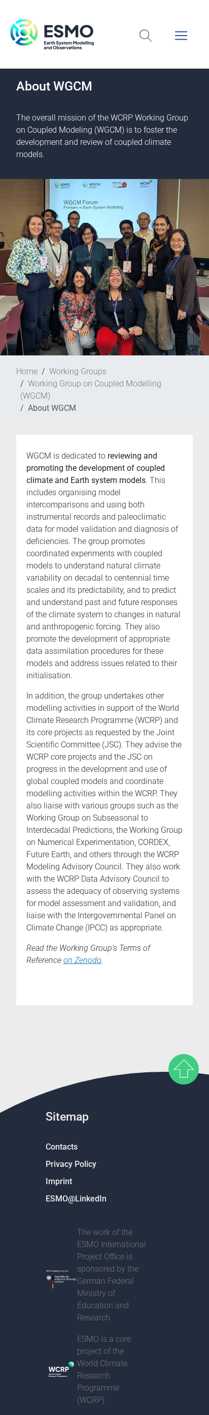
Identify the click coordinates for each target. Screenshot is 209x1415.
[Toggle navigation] (181, 42)
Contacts (62, 1147)
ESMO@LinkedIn (76, 1198)
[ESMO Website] (104, 34)
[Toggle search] (145, 42)
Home (27, 371)
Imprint (59, 1181)
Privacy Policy (71, 1164)
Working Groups (78, 371)
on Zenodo (82, 960)
